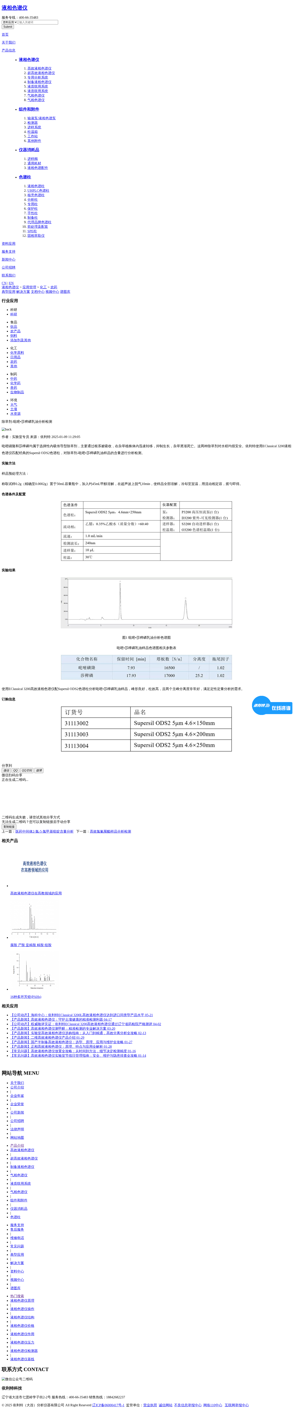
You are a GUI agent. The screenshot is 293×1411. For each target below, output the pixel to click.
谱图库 (65, 291)
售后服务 (17, 1229)
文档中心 (38, 291)
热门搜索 (17, 1296)
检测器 (32, 123)
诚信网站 (165, 1405)
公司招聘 (8, 267)
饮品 (13, 326)
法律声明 (17, 1129)
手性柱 (32, 213)
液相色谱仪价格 (22, 1325)
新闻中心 (8, 259)
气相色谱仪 (36, 95)
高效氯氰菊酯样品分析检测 (110, 831)
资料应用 (8, 243)
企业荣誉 (17, 1104)
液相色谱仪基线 (22, 1359)
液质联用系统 (37, 86)
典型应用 (8, 291)
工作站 (32, 136)
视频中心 (52, 291)
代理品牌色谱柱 (39, 222)
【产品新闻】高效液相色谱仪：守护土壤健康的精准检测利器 (61, 1019)
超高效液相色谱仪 (41, 73)
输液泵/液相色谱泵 (41, 118)
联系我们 (8, 275)
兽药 (13, 387)
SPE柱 (32, 231)
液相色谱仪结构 (22, 1317)
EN (11, 283)
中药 (13, 378)
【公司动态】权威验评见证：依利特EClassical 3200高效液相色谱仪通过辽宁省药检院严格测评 (85, 1024)
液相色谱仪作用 (22, 1334)
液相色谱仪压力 (22, 1342)
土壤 (13, 409)
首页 (5, 34)
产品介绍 (17, 1145)
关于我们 (8, 42)
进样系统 (34, 127)
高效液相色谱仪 (39, 68)
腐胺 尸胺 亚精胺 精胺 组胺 (30, 945)
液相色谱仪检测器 (24, 1351)
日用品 (15, 357)
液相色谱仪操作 (22, 1309)
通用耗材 (34, 163)
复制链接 (9, 826)
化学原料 (17, 352)
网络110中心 (212, 1405)
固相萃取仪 (36, 235)
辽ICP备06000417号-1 (108, 1405)
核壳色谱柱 (36, 195)
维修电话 (17, 1238)
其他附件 (34, 141)
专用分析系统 (37, 77)
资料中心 (17, 1271)
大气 (13, 404)
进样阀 (32, 159)
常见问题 (17, 1246)
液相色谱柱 (36, 186)
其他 (13, 366)
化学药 (15, 383)
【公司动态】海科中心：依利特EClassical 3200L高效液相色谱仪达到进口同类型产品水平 (81, 1015)
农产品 (15, 331)
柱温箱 (32, 132)
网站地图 (17, 1137)
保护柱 (32, 208)
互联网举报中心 (237, 1405)
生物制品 (17, 392)
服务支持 (8, 251)
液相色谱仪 (14, 8)
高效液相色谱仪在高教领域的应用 (36, 893)
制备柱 (32, 217)
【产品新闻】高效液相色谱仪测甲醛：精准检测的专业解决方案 (62, 1028)
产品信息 (8, 50)
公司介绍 (17, 1087)
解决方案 (23, 291)
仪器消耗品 (29, 149)
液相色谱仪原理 (22, 1300)
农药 (53, 287)
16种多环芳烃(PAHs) (25, 997)
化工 (43, 287)
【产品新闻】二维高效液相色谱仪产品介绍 (47, 1037)
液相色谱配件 (37, 168)
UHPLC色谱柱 (38, 190)
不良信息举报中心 (188, 1405)
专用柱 (32, 204)
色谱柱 (25, 177)
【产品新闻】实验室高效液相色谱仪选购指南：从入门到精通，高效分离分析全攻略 (78, 1033)
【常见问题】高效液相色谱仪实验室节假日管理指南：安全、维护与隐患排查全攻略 (78, 1055)
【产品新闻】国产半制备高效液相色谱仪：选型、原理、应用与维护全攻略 (71, 1042)
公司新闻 (17, 1112)
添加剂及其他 (20, 340)
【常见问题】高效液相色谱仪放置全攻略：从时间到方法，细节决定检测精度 (73, 1051)
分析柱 (32, 199)
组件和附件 (29, 109)
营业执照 (150, 1405)
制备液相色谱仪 (39, 82)
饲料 (13, 336)
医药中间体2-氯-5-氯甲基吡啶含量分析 (44, 831)
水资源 (15, 413)
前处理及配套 (37, 226)
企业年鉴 (17, 1096)
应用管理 (29, 287)
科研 (13, 314)
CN (4, 283)
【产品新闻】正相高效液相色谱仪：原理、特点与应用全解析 (61, 1046)
